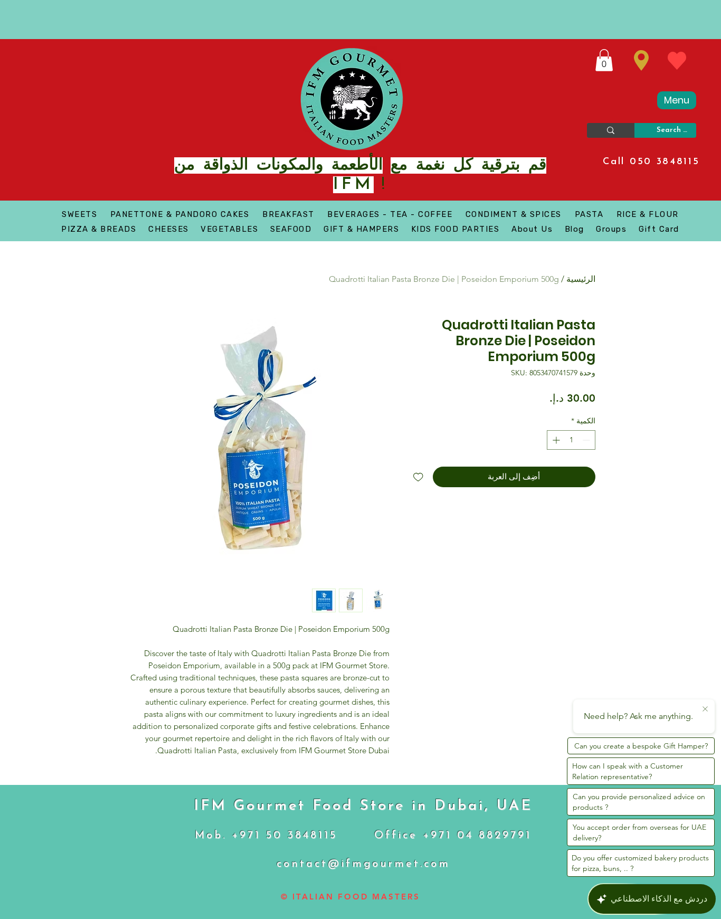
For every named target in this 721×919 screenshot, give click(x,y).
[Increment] (555, 440)
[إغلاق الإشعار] (705, 709)
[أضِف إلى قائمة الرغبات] (418, 477)
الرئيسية (580, 279)
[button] (604, 60)
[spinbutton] (571, 440)
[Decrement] (587, 440)
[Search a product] (610, 130)
